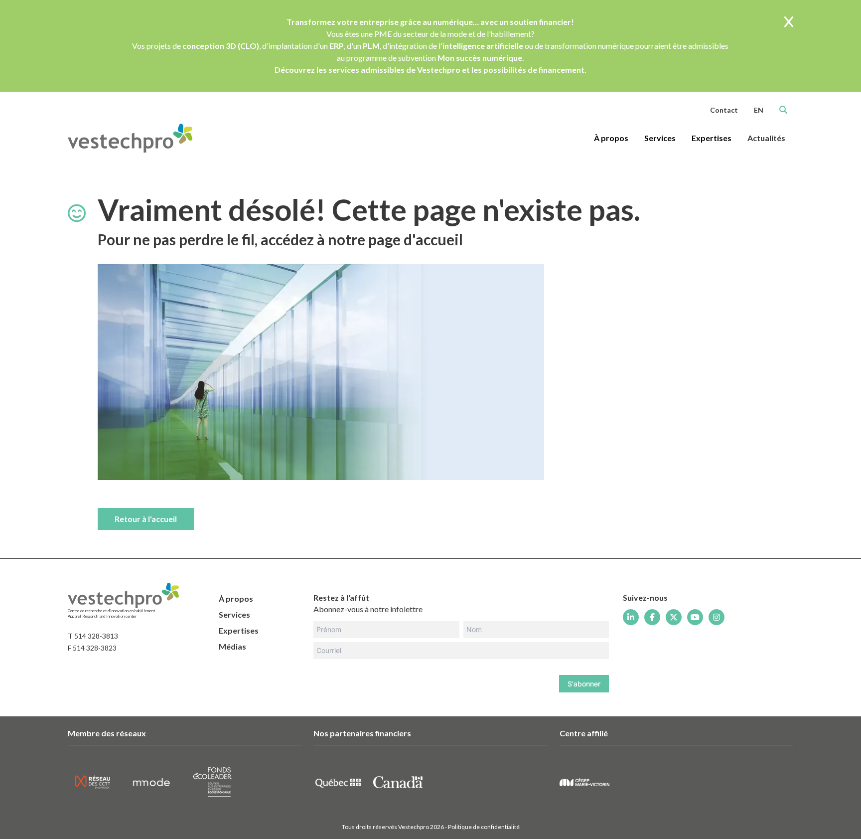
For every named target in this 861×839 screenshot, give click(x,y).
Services (234, 614)
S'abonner (584, 683)
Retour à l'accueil (146, 518)
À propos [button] (611, 138)
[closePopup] (788, 22)
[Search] (783, 110)
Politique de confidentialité (484, 827)
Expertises (239, 630)
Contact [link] (724, 110)
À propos (236, 598)
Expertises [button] (711, 138)
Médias (232, 646)
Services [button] (660, 138)
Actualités (766, 138)
